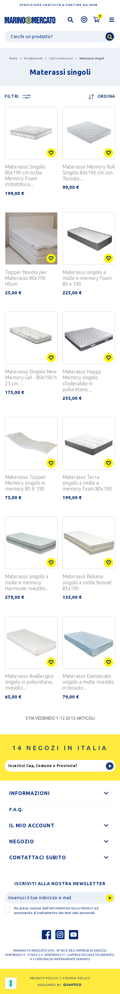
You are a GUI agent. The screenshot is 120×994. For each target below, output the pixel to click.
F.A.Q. (16, 809)
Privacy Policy (44, 978)
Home (13, 58)
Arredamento (33, 58)
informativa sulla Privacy (71, 908)
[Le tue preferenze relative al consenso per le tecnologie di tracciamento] (11, 983)
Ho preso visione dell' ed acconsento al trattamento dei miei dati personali (56, 910)
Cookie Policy (76, 978)
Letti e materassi (61, 58)
